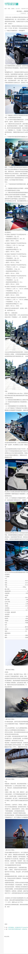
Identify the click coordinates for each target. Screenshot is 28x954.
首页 (6, 8)
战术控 (12, 8)
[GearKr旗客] (11, 4)
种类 (9, 8)
